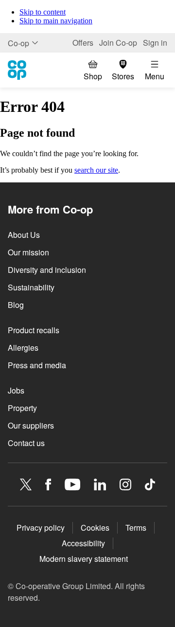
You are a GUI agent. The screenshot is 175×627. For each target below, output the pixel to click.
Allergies (23, 347)
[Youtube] (72, 484)
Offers (82, 42)
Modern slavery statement (83, 558)
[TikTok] (150, 484)
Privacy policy (41, 527)
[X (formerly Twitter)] (26, 484)
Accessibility (83, 543)
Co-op (18, 43)
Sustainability (31, 287)
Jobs (16, 390)
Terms (135, 527)
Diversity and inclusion (47, 269)
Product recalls (33, 330)
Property (22, 407)
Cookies (95, 527)
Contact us (26, 442)
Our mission (28, 252)
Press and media (37, 365)
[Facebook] (48, 484)
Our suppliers (31, 425)
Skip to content (42, 12)
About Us (24, 234)
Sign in (155, 42)
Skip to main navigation (55, 21)
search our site (96, 170)
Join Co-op (118, 42)
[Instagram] (125, 484)
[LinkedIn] (100, 484)
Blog (16, 304)
